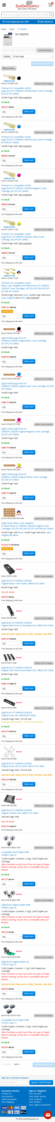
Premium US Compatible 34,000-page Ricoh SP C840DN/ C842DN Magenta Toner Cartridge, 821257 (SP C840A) (24, 188)
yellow (22, 297)
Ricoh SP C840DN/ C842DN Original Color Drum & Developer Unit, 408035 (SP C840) (27, 669)
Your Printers (35, 1102)
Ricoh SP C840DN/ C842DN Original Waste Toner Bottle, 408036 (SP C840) (22, 582)
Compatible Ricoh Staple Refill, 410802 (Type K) (15, 853)
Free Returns (7, 1096)
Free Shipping (7, 1102)
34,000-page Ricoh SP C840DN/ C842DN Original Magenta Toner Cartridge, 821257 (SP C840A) (25, 431)
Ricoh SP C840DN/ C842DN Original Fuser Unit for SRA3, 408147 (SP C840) (22, 765)
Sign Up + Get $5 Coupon (41, 1082)
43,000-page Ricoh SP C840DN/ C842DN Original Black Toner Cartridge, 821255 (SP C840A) (24, 341)
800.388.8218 (46, 21)
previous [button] (7, 1064)
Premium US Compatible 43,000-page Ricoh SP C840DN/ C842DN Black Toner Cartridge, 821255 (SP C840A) (27, 91)
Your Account (35, 1093)
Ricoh (12, 29)
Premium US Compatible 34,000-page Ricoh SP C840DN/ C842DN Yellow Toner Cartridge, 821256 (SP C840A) (22, 237)
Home (3, 29)
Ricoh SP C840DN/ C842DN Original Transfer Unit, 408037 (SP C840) (19, 811)
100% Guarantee (9, 1099)
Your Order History (37, 1096)
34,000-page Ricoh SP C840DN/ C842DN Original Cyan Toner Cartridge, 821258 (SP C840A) (27, 386)
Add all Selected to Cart (42, 63)
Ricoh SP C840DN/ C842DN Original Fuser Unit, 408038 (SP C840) (18, 714)
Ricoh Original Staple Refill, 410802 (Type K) (16, 906)
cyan (3, 297)
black (26, 295)
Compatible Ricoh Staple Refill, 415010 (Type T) (15, 1021)
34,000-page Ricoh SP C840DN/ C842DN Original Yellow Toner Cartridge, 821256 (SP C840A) (24, 477)
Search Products (45, 50)
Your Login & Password (39, 1104)
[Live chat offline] (48, 1115)
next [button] (16, 1064)
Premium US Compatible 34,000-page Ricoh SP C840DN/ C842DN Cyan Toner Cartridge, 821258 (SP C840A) (26, 139)
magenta (11, 297)
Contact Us (6, 1093)
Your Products (35, 1099)
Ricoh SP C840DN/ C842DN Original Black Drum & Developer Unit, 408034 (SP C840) (27, 624)
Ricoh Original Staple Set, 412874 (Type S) (15, 963)
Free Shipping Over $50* (17, 21)
